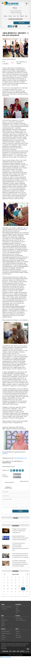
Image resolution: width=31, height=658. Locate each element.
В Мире (2, 615)
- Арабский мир (4, 620)
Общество (3, 629)
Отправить (20, 511)
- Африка (3, 623)
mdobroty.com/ (23, 458)
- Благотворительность (5, 631)
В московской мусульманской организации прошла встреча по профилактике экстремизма (20, 555)
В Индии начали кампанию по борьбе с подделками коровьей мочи (19, 530)
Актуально (17, 615)
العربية (27, 651)
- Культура (17, 631)
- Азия (2, 618)
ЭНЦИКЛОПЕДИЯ (5, 651)
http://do (16, 458)
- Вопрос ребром (18, 618)
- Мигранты (3, 637)
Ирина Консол (11, 466)
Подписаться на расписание (15, 19)
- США (2, 625)
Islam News (18, 474)
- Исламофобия (18, 637)
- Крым (16, 608)
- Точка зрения (4, 608)
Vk (15, 477)
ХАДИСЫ (14, 651)
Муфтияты (22, 651)
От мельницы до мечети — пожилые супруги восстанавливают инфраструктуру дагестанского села (20, 546)
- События (17, 633)
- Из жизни (3, 635)
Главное (2, 604)
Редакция (4, 648)
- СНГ (16, 612)
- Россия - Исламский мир (20, 620)
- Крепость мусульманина (6, 606)
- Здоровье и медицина (5, 633)
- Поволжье (17, 610)
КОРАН (10, 651)
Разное (16, 629)
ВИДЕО (18, 651)
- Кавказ (17, 606)
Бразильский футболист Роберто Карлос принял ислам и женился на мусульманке (20, 537)
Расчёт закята (21, 22)
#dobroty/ (5, 453)
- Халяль (2, 639)
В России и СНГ (18, 604)
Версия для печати (24, 481)
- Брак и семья (18, 635)
